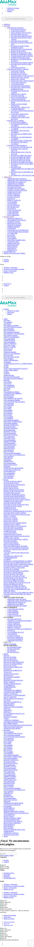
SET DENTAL (11, 208)
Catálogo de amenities (10, 644)
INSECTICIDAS (12, 246)
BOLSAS (6, 655)
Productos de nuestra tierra (11, 834)
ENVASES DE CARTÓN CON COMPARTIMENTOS (20, 108)
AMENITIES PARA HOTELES (16, 178)
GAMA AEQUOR (12, 213)
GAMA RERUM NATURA (15, 609)
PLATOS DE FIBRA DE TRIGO (21, 157)
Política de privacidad (10, 915)
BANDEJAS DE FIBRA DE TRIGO (22, 162)
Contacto (6, 261)
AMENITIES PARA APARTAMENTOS (19, 180)
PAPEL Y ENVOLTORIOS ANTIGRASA (19, 105)
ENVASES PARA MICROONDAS (21, 36)
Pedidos (9, 11)
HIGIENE (7, 380)
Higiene (6, 654)
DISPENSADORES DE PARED (17, 606)
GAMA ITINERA (12, 611)
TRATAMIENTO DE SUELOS (16, 220)
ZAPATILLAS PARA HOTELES (17, 190)
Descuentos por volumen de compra (14, 269)
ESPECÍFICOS (11, 248)
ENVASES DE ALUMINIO (15, 120)
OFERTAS (7, 24)
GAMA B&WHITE (13, 212)
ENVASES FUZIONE (17, 96)
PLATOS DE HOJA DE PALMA (21, 160)
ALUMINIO (7, 559)
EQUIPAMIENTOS (10, 251)
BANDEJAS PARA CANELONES (21, 140)
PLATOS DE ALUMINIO (18, 122)
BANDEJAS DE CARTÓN (19, 74)
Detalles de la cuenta (13, 8)
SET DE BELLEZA (13, 207)
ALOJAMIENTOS (9, 685)
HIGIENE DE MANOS (14, 225)
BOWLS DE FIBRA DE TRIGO (20, 159)
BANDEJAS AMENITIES (15, 637)
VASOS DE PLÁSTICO (18, 31)
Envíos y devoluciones (10, 271)
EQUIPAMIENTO (9, 808)
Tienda (6, 319)
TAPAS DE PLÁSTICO (18, 67)
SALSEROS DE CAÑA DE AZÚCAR (22, 175)
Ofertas (6, 836)
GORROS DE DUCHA (14, 192)
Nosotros (6, 259)
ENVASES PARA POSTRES (19, 41)
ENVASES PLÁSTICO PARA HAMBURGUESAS (20, 46)
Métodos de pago (9, 272)
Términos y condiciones (10, 267)
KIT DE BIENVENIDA (14, 647)
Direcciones (10, 10)
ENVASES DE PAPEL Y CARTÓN (18, 69)
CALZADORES (12, 202)
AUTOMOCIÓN (12, 233)
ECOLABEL (11, 235)
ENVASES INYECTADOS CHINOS (22, 62)
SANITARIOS (11, 228)
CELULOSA (7, 669)
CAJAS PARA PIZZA (17, 84)
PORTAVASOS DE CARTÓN (20, 77)
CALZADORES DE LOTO (15, 632)
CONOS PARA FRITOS (18, 99)
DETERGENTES (9, 217)
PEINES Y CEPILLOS (14, 200)
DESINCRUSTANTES (14, 223)
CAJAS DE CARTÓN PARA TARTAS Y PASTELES (19, 114)
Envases (6, 480)
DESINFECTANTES (13, 222)
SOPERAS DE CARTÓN (18, 94)
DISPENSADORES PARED (15, 185)
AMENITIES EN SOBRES (15, 183)
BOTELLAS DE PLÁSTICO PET (21, 52)
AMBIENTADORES (13, 227)
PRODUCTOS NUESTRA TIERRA (14, 253)
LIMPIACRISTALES (13, 243)
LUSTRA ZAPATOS (13, 197)
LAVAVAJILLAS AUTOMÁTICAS (18, 230)
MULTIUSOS (11, 237)
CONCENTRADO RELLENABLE (18, 232)
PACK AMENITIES (13, 215)
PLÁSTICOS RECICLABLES (13, 481)
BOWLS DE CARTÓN (18, 79)
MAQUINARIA (8, 826)
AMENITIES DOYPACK (15, 640)
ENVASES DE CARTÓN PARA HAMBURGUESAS (20, 88)
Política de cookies (9, 918)
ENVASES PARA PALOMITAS (20, 86)
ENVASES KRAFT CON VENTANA (22, 76)
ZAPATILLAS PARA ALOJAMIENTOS (19, 629)
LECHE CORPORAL (13, 195)
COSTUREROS (12, 203)
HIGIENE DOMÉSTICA (14, 218)
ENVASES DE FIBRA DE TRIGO (21, 155)
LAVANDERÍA (12, 238)
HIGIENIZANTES (12, 245)
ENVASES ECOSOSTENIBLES (17, 145)
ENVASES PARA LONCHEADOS (21, 49)
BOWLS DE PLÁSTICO (18, 51)
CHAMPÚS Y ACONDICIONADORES (19, 620)
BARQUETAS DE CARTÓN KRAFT (22, 81)
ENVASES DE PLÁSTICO (15, 28)
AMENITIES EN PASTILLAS (16, 182)
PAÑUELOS (11, 198)
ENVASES (7, 26)
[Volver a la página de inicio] (8, 5)
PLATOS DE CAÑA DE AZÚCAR (21, 147)
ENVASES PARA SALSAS (19, 34)
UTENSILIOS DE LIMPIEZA (13, 690)
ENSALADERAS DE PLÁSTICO (21, 33)
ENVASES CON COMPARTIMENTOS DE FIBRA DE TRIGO (22, 168)
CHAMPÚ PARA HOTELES (16, 188)
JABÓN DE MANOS (13, 193)
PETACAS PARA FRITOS (19, 97)
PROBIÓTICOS (12, 250)
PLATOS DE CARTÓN (18, 72)
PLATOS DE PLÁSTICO (18, 29)
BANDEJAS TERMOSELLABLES (21, 54)
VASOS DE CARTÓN (17, 71)
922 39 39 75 (7, 284)
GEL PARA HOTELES (14, 187)
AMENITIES (8, 177)
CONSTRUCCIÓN (13, 242)
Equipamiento (8, 806)
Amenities (6, 596)
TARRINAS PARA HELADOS (20, 57)
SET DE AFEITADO (13, 205)
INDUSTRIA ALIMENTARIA (16, 240)
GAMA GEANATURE (14, 210)
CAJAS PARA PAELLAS (18, 82)
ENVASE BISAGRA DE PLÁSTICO (22, 56)
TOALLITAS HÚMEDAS (15, 639)
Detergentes (7, 730)
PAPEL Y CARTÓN (10, 516)
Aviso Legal (7, 917)
